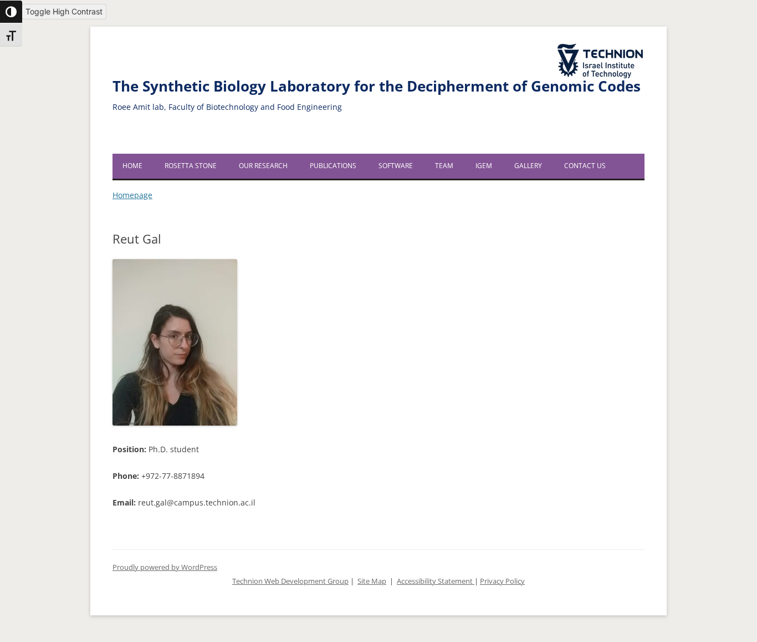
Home (132, 165)
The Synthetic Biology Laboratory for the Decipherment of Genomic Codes (376, 86)
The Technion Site (592, 44)
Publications (333, 165)
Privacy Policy (502, 581)
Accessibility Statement (435, 581)
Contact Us (585, 165)
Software (395, 165)
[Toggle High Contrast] (11, 11)
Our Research (263, 165)
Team (444, 165)
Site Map (371, 581)
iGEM (483, 165)
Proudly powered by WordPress (164, 567)
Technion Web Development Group (290, 581)
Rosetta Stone (191, 165)
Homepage (132, 195)
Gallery (528, 165)
